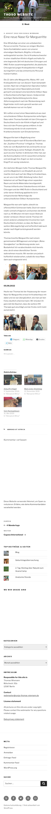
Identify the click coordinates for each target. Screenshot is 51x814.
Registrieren (9, 747)
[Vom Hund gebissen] (13, 402)
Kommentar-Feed (11, 763)
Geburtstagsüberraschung (27, 560)
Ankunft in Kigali (10, 389)
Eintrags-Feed (10, 758)
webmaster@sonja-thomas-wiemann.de (21, 695)
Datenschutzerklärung (12, 805)
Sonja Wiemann (31, 33)
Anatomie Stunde (23, 577)
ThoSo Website (18, 14)
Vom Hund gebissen (11, 411)
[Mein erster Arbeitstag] (33, 380)
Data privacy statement (14, 719)
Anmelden (8, 752)
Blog (17, 552)
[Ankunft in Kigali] (13, 380)
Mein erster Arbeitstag (33, 389)
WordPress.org (10, 768)
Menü (27, 24)
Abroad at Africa (16, 429)
